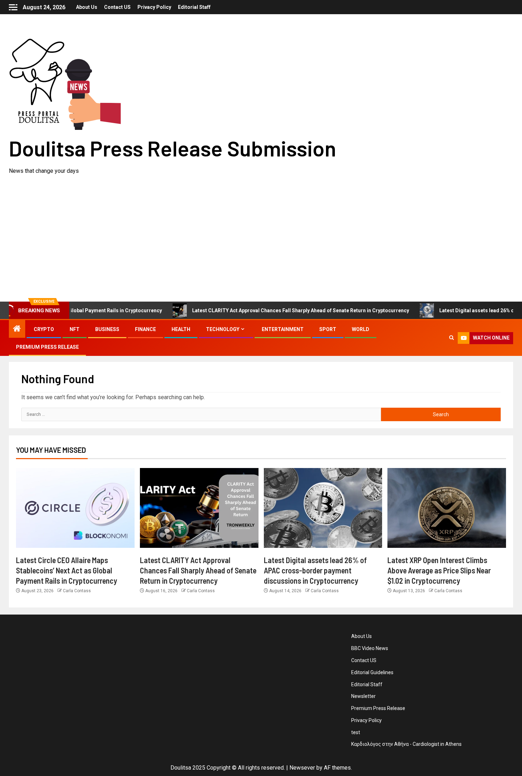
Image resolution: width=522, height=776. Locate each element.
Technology (222, 329)
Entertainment (283, 329)
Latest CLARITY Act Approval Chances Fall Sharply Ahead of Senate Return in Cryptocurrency (283, 310)
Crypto (44, 329)
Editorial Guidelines (372, 672)
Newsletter (363, 696)
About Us (86, 7)
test (355, 732)
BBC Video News (369, 648)
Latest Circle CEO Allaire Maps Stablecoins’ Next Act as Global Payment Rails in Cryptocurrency (66, 570)
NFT (75, 329)
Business (107, 329)
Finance (145, 329)
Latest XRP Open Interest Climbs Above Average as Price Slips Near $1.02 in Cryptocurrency (439, 570)
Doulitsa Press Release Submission (172, 148)
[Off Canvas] (13, 7)
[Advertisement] (261, 229)
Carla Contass (77, 590)
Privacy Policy (154, 7)
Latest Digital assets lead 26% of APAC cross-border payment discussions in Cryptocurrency (315, 570)
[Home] (17, 329)
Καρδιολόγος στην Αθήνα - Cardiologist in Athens (406, 744)
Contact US (117, 7)
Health (181, 329)
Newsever (302, 767)
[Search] (451, 338)
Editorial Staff (194, 7)
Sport (327, 329)
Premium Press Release (47, 347)
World (360, 329)
